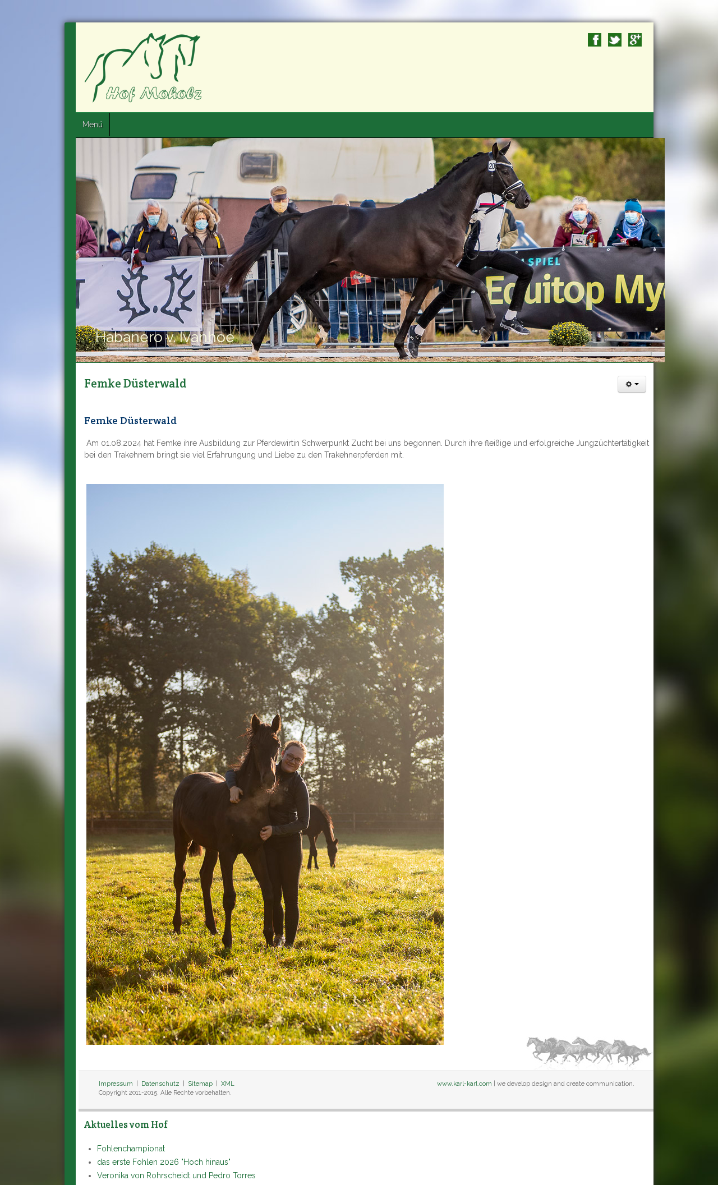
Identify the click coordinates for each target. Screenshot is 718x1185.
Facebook (659, 40)
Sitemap (135, 1083)
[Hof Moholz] (80, 67)
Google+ (699, 40)
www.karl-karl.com (528, 1083)
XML (163, 1083)
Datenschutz (96, 1083)
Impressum (51, 1083)
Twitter (679, 40)
